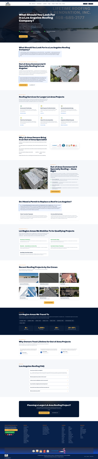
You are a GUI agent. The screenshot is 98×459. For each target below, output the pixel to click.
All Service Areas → (70, 442)
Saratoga (63, 441)
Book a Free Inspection (10, 432)
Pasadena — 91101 (45, 320)
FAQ (81, 435)
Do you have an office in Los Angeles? (36, 370)
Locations (44, 3)
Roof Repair (25, 428)
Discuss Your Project (23, 36)
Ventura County (70, 441)
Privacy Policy (91, 456)
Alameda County (70, 434)
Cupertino (63, 435)
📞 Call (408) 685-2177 (32, 36)
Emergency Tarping (26, 441)
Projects (53, 3)
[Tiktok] (13, 434)
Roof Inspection (26, 429)
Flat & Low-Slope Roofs (46, 431)
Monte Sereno (70, 428)
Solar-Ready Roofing (26, 436)
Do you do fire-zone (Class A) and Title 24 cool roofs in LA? (39, 387)
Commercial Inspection (46, 430)
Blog (49, 3)
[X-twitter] (5, 434)
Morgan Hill (69, 429)
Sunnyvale (63, 430)
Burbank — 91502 (52, 320)
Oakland (63, 428)
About (60, 3)
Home (30, 3)
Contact (63, 3)
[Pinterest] (11, 434)
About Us (81, 436)
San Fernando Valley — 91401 (69, 320)
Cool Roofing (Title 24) (26, 435)
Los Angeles (70, 440)
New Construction (45, 434)
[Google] (9, 434)
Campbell (63, 442)
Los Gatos (63, 440)
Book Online (56, 0)
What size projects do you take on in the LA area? (38, 376)
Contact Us (87, 456)
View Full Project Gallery (49, 302)
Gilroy (69, 430)
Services (33, 3)
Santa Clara (63, 429)
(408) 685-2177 (51, 0)
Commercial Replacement (46, 429)
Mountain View (63, 434)
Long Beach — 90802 (31, 320)
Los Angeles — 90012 (23, 320)
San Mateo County (70, 436)
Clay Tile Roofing (26, 434)
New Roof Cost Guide (83, 429)
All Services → (25, 442)
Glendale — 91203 (38, 320)
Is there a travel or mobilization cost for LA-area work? (39, 380)
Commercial (39, 3)
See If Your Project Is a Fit (55, 191)
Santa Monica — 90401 (60, 320)
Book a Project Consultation (44, 412)
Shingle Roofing (26, 430)
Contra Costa (70, 435)
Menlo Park (63, 436)
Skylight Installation (26, 440)
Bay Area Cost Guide (83, 430)
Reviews (57, 3)
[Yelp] (7, 434)
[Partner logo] (62, 450)
